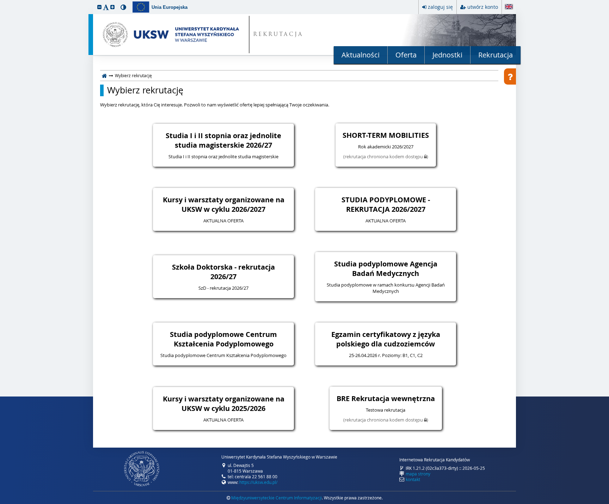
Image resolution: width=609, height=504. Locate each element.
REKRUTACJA (278, 34)
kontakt (413, 479)
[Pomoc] (510, 76)
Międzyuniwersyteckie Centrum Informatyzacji (276, 497)
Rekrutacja (495, 55)
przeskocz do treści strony (2, 2)
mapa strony (418, 474)
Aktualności (361, 55)
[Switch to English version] (508, 7)
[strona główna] (104, 75)
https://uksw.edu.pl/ (258, 482)
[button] (99, 7)
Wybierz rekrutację (145, 90)
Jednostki (447, 55)
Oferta (406, 55)
